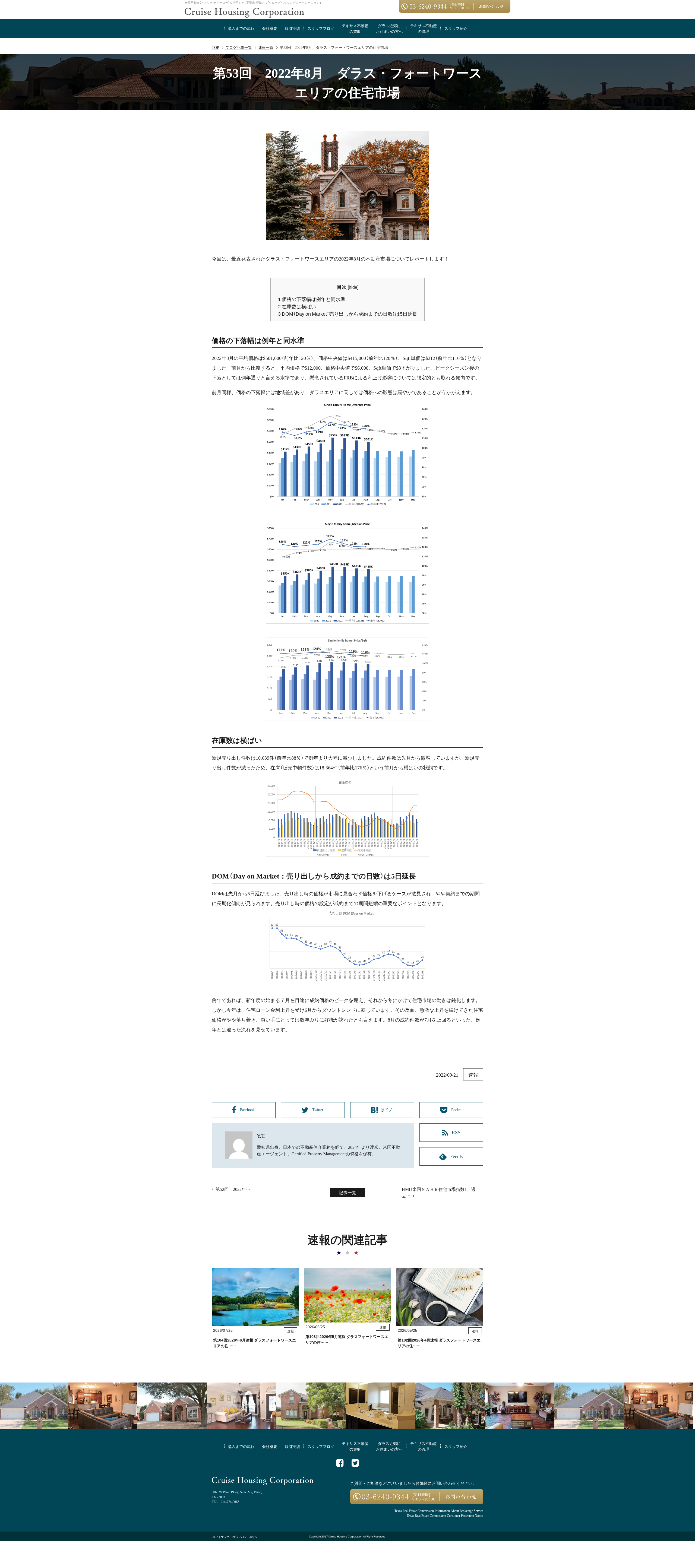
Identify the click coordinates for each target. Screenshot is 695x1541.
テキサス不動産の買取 (355, 28)
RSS (456, 1132)
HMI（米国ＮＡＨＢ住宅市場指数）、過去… (438, 1192)
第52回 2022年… (233, 1189)
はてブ (387, 1109)
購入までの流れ (241, 28)
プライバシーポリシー (246, 1537)
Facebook (248, 1109)
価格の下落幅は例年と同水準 (311, 299)
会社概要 (269, 28)
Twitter (318, 1109)
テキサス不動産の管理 (423, 28)
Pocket (457, 1109)
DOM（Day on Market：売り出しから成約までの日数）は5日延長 (347, 313)
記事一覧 (347, 1192)
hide (353, 287)
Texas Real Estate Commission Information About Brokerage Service (438, 1510)
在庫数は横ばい (297, 306)
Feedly (456, 1155)
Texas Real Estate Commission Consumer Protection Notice (445, 1515)
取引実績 (292, 28)
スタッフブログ (321, 28)
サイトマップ (221, 1537)
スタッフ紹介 (455, 28)
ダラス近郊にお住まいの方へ (389, 28)
